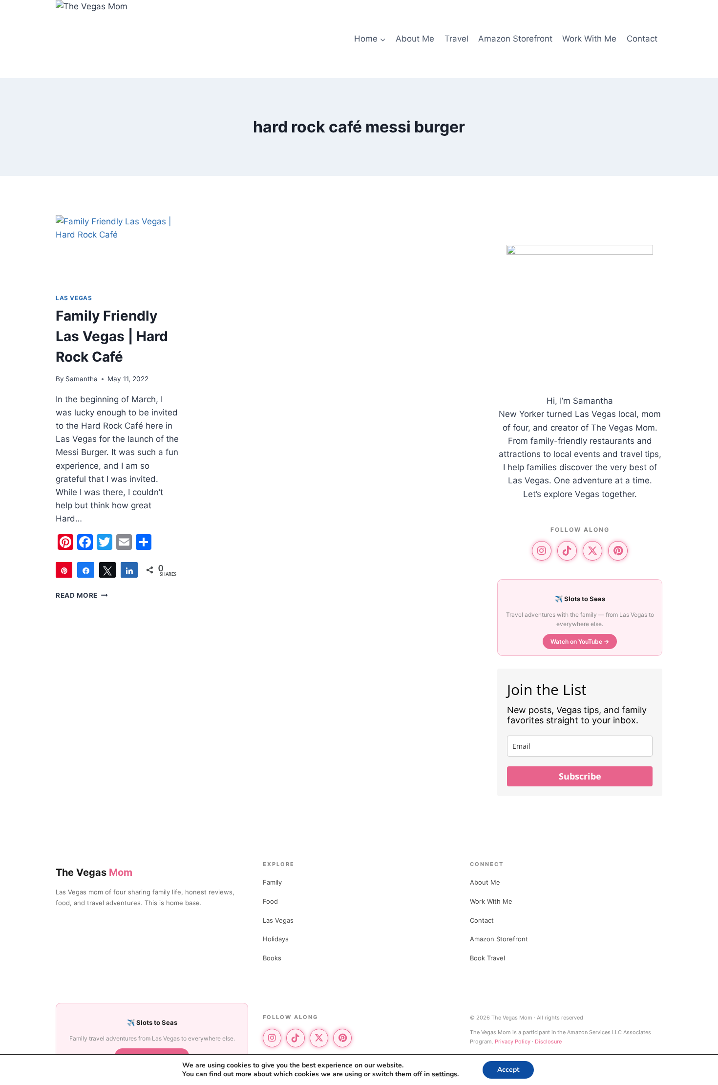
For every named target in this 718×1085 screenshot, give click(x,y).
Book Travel (487, 958)
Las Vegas (74, 298)
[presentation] (118, 250)
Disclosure (548, 1041)
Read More (82, 595)
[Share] (85, 570)
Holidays (276, 939)
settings (444, 1074)
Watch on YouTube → (579, 641)
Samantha (81, 379)
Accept (508, 1069)
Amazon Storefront (515, 38)
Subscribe (580, 776)
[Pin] (64, 570)
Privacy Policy (512, 1041)
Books (272, 958)
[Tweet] (107, 570)
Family (272, 882)
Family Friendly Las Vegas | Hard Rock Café (112, 336)
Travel (456, 38)
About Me (415, 38)
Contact (642, 38)
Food (270, 901)
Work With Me (589, 38)
